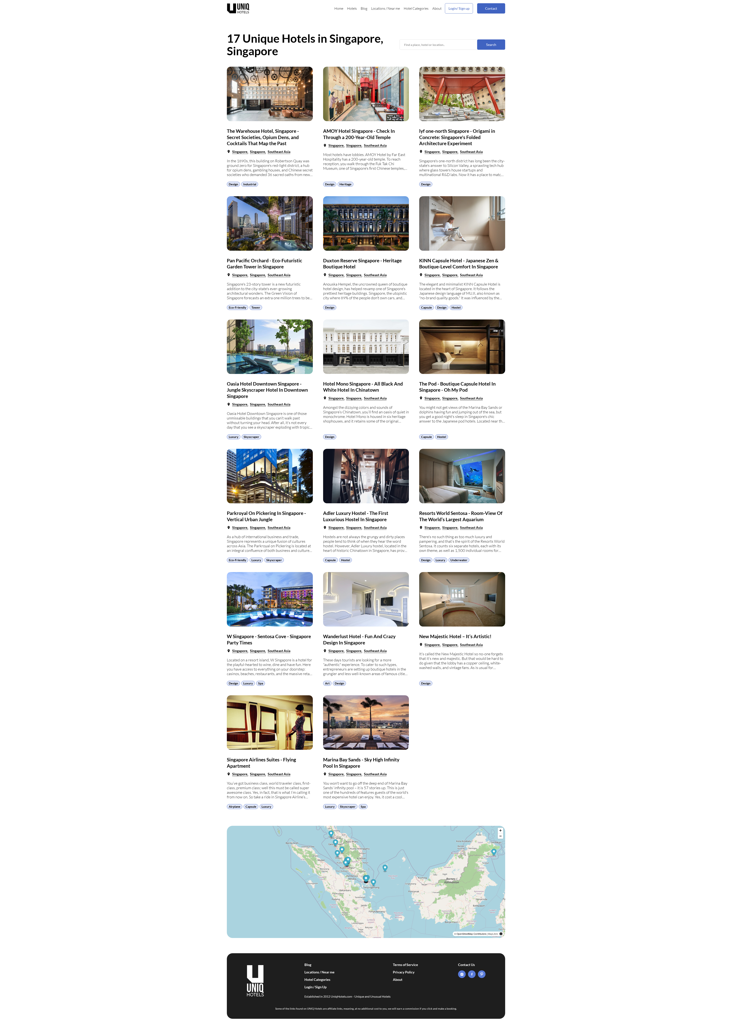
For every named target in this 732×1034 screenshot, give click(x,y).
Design (233, 184)
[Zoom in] (500, 830)
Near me (394, 8)
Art (327, 683)
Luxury (233, 437)
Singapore (239, 152)
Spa (260, 683)
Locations (378, 8)
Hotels (352, 8)
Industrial (249, 184)
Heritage (346, 184)
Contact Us (466, 965)
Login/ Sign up (459, 8)
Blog (364, 8)
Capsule (426, 307)
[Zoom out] (500, 836)
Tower (255, 307)
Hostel (456, 307)
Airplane (234, 806)
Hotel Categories (416, 8)
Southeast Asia (279, 152)
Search (491, 44)
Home (338, 8)
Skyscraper (251, 437)
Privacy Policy (404, 972)
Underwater (458, 560)
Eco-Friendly (237, 307)
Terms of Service (405, 965)
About (436, 8)
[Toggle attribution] (501, 934)
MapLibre (493, 933)
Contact (491, 8)
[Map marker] (331, 834)
